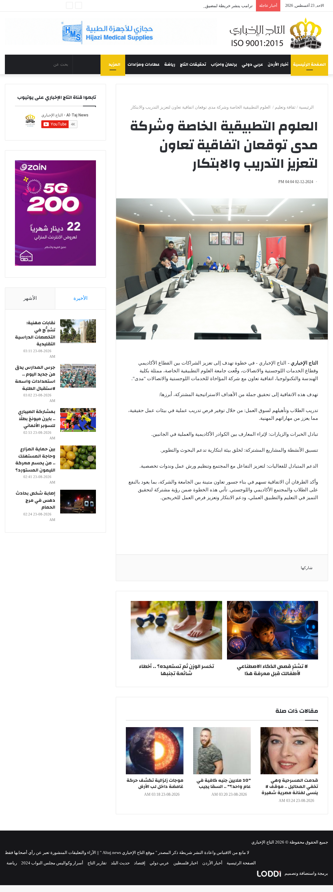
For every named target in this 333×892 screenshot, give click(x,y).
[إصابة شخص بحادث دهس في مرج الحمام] (78, 501)
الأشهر (30, 298)
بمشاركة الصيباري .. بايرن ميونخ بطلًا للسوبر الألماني (36, 418)
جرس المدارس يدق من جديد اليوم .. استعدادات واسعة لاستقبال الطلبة (35, 378)
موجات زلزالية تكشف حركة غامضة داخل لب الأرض (155, 783)
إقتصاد (139, 862)
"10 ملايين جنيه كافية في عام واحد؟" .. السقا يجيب (223, 783)
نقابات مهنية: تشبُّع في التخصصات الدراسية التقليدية (35, 333)
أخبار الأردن (278, 64)
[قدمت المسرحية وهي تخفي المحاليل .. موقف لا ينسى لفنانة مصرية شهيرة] (289, 750)
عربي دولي (252, 64)
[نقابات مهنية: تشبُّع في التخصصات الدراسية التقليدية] (78, 331)
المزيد (114, 64)
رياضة (169, 64)
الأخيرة (80, 298)
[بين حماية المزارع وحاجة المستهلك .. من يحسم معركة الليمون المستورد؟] (78, 457)
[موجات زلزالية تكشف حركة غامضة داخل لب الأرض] (154, 750)
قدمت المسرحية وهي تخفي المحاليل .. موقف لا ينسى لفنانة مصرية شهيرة (289, 786)
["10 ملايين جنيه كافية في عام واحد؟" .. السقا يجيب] (222, 750)
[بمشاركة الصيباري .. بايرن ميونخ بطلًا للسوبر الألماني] (78, 420)
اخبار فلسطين (185, 862)
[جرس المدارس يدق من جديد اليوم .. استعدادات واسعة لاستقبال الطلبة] (78, 376)
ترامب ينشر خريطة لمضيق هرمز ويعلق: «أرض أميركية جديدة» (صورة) (191, 5)
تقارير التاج (97, 862)
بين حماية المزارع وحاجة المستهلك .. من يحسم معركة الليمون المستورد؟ (35, 459)
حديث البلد (120, 862)
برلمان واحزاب (224, 64)
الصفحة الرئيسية (309, 64)
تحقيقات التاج (193, 64)
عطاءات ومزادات (143, 64)
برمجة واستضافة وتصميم (306, 873)
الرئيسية (307, 107)
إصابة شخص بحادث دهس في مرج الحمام (35, 500)
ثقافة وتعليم (285, 107)
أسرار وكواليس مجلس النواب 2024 (52, 862)
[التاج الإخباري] (277, 33)
